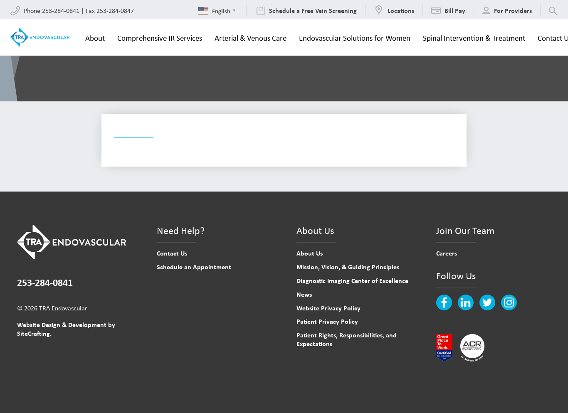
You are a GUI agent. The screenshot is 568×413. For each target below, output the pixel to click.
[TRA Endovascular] (41, 37)
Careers (446, 253)
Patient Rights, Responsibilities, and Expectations (346, 339)
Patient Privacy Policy (327, 321)
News (304, 294)
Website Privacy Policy (328, 307)
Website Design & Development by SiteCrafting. (66, 329)
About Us (309, 253)
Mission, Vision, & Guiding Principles (347, 266)
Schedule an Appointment (194, 266)
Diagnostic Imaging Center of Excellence (352, 280)
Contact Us (172, 253)
